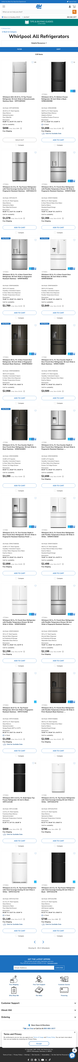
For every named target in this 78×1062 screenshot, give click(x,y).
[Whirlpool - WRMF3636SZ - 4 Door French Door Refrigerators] (20, 254)
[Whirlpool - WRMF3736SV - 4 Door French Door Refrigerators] (58, 687)
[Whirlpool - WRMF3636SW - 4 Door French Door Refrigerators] (58, 254)
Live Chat (29, 1028)
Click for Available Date (53, 133)
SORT (59, 49)
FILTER (19, 49)
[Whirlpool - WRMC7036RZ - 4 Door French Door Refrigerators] (20, 512)
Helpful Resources (38, 43)
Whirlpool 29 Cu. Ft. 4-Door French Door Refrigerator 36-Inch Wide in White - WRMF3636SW (56, 277)
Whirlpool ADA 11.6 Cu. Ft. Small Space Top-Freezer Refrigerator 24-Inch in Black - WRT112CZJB (19, 800)
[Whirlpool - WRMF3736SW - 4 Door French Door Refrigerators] (58, 512)
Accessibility (45, 1055)
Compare (21, 145)
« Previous (34, 942)
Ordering (5, 1017)
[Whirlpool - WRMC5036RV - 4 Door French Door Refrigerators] (20, 425)
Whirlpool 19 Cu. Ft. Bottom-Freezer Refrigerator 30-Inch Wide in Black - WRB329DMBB (54, 99)
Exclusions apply (53, 963)
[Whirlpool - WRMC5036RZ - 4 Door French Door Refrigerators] (58, 425)
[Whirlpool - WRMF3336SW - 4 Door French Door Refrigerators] (20, 600)
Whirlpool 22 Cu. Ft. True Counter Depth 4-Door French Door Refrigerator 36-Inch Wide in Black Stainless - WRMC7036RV (58, 362)
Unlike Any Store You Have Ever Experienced (14, 1)
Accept (39, 1044)
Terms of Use (7, 1055)
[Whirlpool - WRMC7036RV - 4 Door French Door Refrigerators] (58, 339)
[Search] (74, 12)
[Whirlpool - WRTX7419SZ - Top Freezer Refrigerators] (20, 687)
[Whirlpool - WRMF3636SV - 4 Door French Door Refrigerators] (20, 339)
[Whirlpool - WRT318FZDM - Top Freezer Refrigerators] (20, 76)
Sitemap (26, 1055)
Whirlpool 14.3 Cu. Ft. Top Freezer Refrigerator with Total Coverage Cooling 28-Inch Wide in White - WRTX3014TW (58, 800)
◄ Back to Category (9, 32)
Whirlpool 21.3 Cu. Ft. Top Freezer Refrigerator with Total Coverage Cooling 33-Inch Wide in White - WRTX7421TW (19, 890)
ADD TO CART (58, 140)
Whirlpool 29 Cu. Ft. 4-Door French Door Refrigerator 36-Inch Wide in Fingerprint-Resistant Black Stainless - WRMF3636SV (17, 362)
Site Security (36, 1055)
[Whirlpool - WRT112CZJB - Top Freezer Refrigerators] (20, 777)
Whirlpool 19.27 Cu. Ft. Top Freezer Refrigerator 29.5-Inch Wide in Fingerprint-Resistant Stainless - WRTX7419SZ (18, 710)
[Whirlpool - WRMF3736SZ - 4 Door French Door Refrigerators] (58, 167)
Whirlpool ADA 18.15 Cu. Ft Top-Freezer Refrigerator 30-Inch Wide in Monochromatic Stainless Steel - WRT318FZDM (19, 99)
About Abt (6, 1010)
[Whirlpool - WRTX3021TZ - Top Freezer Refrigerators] (20, 167)
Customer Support (10, 1003)
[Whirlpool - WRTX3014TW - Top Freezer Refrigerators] (58, 777)
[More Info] (20, 129)
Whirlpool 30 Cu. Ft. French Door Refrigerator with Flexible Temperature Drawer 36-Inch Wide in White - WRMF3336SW (19, 622)
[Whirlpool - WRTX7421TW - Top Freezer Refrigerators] (20, 867)
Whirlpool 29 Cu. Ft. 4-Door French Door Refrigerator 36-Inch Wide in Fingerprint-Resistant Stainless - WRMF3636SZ (17, 277)
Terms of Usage (38, 1037)
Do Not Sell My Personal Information (63, 1055)
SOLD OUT (19, 140)
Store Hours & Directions (40, 1025)
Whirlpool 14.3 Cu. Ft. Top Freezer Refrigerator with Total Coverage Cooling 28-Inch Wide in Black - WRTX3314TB (58, 890)
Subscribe (59, 968)
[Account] (70, 6)
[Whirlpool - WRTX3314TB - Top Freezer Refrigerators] (58, 867)
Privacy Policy (18, 1055)
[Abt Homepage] (39, 6)
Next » (43, 942)
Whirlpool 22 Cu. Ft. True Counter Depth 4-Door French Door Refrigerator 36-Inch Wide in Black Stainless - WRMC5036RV (19, 447)
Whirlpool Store (6, 28)
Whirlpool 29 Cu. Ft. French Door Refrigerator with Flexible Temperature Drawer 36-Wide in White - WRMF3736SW (57, 535)
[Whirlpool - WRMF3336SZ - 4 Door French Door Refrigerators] (58, 600)
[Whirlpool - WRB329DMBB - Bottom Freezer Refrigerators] (58, 76)
